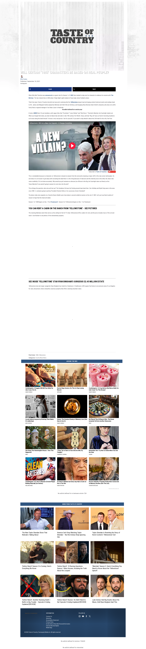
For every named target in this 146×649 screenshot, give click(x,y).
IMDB (35, 113)
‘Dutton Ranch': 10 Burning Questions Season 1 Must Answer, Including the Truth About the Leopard (72, 568)
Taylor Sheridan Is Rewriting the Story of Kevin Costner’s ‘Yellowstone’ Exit (106, 533)
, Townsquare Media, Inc (44, 632)
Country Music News (41, 358)
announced (48, 95)
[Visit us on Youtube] (83, 616)
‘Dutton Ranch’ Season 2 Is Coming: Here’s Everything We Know (36, 567)
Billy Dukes (23, 79)
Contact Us (49, 616)
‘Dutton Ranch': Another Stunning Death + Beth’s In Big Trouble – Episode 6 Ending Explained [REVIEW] (36, 602)
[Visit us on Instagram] (80, 616)
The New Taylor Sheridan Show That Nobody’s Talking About (34, 533)
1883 (37, 355)
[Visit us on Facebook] (87, 616)
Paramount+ (54, 202)
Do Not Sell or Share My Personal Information (58, 624)
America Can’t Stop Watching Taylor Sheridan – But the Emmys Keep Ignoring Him (71, 534)
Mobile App (49, 627)
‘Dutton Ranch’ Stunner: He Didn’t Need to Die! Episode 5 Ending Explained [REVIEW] (71, 601)
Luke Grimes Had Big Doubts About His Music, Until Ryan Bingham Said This (105, 601)
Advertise (48, 618)
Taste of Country (101, 172)
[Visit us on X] (90, 616)
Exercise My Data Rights (52, 625)
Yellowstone (73, 102)
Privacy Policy (49, 622)
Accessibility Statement (52, 620)
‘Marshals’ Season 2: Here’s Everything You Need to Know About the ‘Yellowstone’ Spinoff (107, 568)
